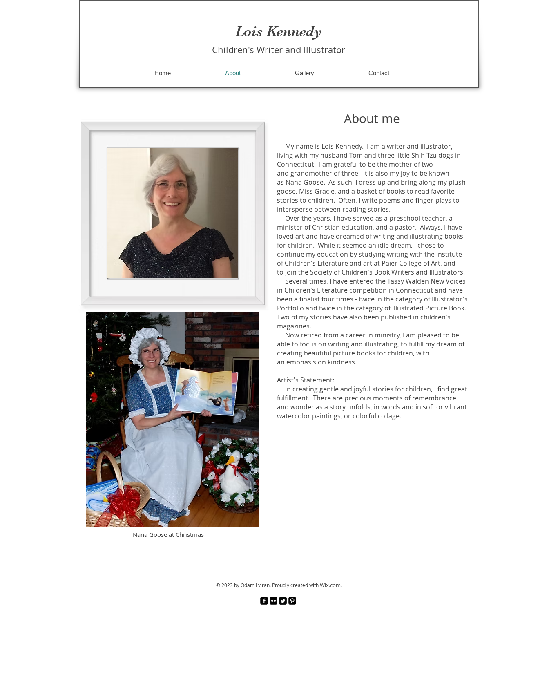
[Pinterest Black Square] (292, 601)
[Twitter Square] (283, 601)
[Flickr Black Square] (273, 601)
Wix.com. (331, 585)
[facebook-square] (264, 601)
